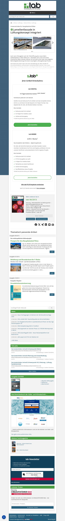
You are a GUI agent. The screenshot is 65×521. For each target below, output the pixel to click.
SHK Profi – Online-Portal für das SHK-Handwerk (24, 444)
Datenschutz (13, 517)
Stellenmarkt (21, 515)
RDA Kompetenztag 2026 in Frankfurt (25, 326)
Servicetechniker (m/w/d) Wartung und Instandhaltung (28, 356)
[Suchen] (53, 16)
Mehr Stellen (32, 371)
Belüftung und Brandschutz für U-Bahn (25, 260)
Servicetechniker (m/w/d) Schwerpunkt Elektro (26, 349)
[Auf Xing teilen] (42, 225)
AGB (41, 515)
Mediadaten (13, 515)
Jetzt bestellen (32, 125)
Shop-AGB (46, 515)
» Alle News (14, 340)
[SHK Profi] (14, 444)
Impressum (21, 517)
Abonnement (30, 219)
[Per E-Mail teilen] (49, 224)
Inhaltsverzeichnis (41, 219)
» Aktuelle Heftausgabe (47, 381)
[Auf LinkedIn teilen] (46, 225)
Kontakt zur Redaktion (32, 515)
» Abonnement (45, 384)
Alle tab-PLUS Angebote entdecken (32, 184)
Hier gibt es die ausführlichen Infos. (21, 434)
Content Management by (17, 519)
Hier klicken (34, 475)
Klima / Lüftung (18, 23)
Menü (33, 13)
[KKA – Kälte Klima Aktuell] (14, 450)
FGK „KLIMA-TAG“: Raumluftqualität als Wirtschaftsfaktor (30, 319)
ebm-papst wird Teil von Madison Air (25, 337)
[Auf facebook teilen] (36, 225)
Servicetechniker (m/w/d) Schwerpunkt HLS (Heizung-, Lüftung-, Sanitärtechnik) (31, 363)
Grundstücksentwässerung (20, 283)
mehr (52, 252)
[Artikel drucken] (53, 224)
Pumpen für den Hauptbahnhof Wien (24, 241)
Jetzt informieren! (15, 482)
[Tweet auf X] (39, 225)
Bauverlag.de (51, 519)
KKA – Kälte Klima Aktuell (22, 450)
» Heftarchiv (44, 382)
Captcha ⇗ (39, 476)
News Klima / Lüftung (30, 23)
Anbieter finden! (33, 507)
